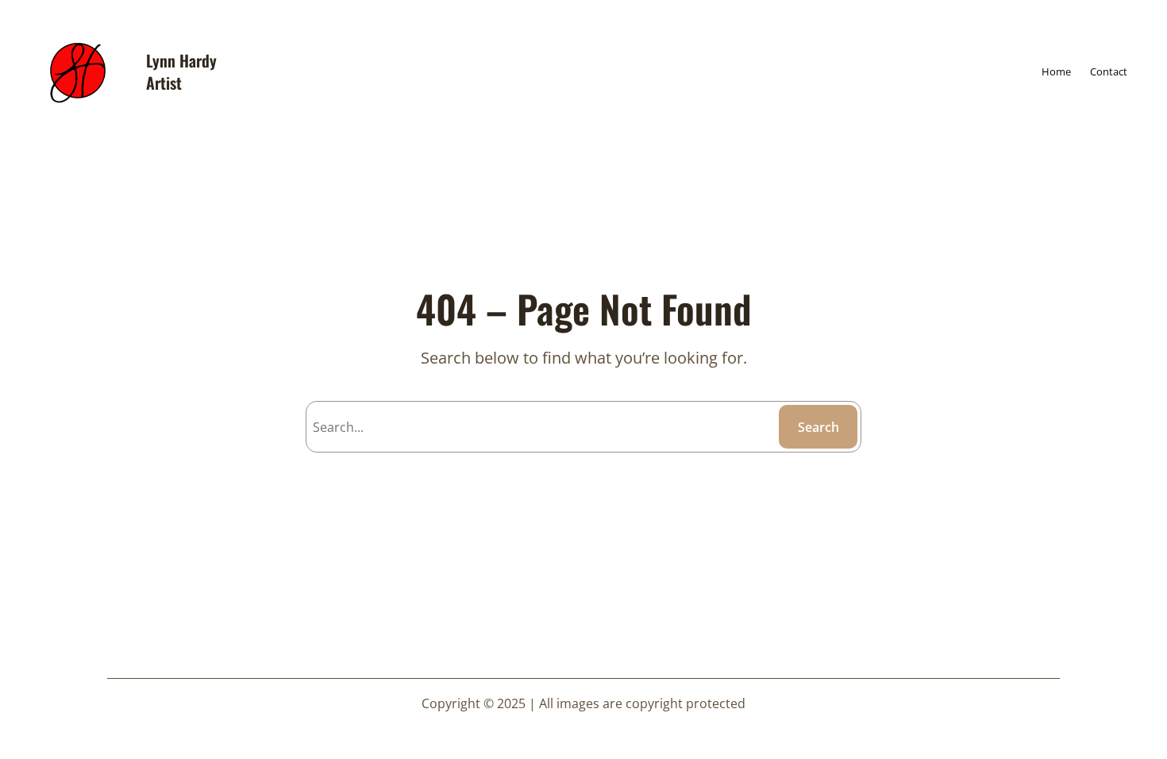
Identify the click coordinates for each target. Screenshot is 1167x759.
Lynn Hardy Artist (181, 71)
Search (818, 427)
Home (1056, 71)
